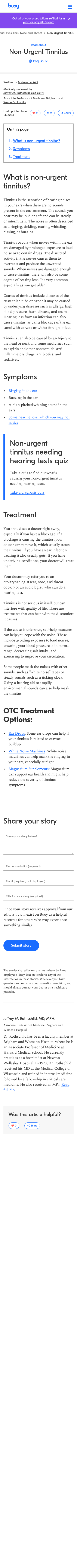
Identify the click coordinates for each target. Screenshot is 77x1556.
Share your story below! (21, 836)
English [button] (38, 61)
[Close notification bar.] (69, 18)
